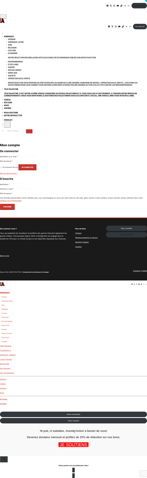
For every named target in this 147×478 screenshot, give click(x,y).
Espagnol (136, 271)
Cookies (78, 247)
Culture (12, 50)
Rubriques (9, 36)
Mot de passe (6, 161)
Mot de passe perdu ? (9, 173)
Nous (2, 393)
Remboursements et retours (86, 238)
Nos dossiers (5, 368)
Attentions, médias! (8, 355)
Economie (5, 317)
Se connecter (139, 6)
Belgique (12, 48)
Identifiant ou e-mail (9, 157)
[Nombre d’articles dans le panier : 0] (7, 124)
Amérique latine (7, 301)
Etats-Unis (13, 64)
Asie (10, 45)
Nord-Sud (12, 73)
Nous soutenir (126, 228)
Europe (11, 67)
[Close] (4, 459)
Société (12, 76)
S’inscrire (7, 207)
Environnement (15, 62)
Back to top (4, 256)
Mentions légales (82, 242)
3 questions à (5, 350)
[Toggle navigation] (3, 16)
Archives (3, 399)
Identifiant (5, 184)
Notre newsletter (13, 115)
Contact (78, 233)
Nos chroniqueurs (7, 373)
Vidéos (3, 384)
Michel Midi (4, 364)
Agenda (7, 108)
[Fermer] (146, 1)
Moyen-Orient (15, 70)
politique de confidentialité (10, 201)
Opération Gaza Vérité (73, 81)
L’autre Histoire (6, 359)
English (144, 271)
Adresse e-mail (7, 189)
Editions (3, 379)
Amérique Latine (16, 42)
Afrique (12, 39)
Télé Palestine (5, 346)
